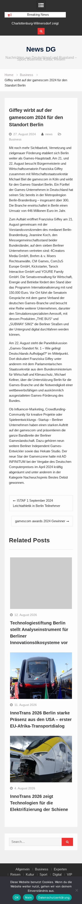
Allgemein (23, 869)
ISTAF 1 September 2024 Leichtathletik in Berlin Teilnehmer (36, 503)
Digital (57, 874)
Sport (43, 874)
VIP (69, 874)
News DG (41, 49)
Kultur (30, 874)
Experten (60, 869)
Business (15, 139)
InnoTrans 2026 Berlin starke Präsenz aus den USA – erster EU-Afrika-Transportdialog (41, 719)
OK (17, 897)
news (48, 134)
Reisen (15, 874)
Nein (28, 897)
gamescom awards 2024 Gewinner (40, 521)
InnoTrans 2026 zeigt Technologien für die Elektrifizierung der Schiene (39, 803)
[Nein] (76, 890)
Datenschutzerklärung (54, 897)
